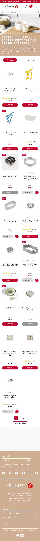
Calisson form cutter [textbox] (7, 236)
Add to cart (10, 105)
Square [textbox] (5, 411)
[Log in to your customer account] (26, 6)
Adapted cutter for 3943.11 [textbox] (28, 280)
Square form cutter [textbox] (27, 192)
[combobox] (27, 192)
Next (24, 418)
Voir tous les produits (20, 423)
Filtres (11, 60)
